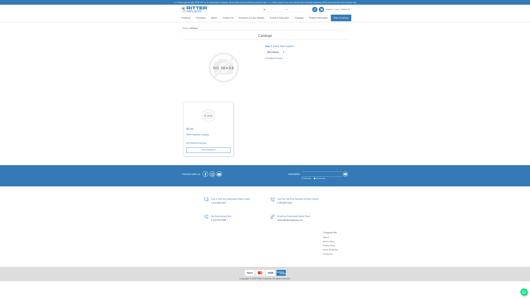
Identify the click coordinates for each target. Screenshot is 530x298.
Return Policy (329, 241)
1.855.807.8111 (284, 203)
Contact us (328, 254)
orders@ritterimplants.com (290, 220)
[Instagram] (212, 174)
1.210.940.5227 (218, 203)
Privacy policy (329, 245)
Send (345, 174)
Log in (337, 9)
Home (185, 28)
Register (329, 9)
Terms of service (330, 250)
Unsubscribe (320, 178)
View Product (208, 150)
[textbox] (301, 9)
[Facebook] (205, 174)
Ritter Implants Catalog (197, 134)
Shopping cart (321, 9)
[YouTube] (219, 174)
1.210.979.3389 (218, 220)
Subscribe (307, 178)
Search (314, 9)
